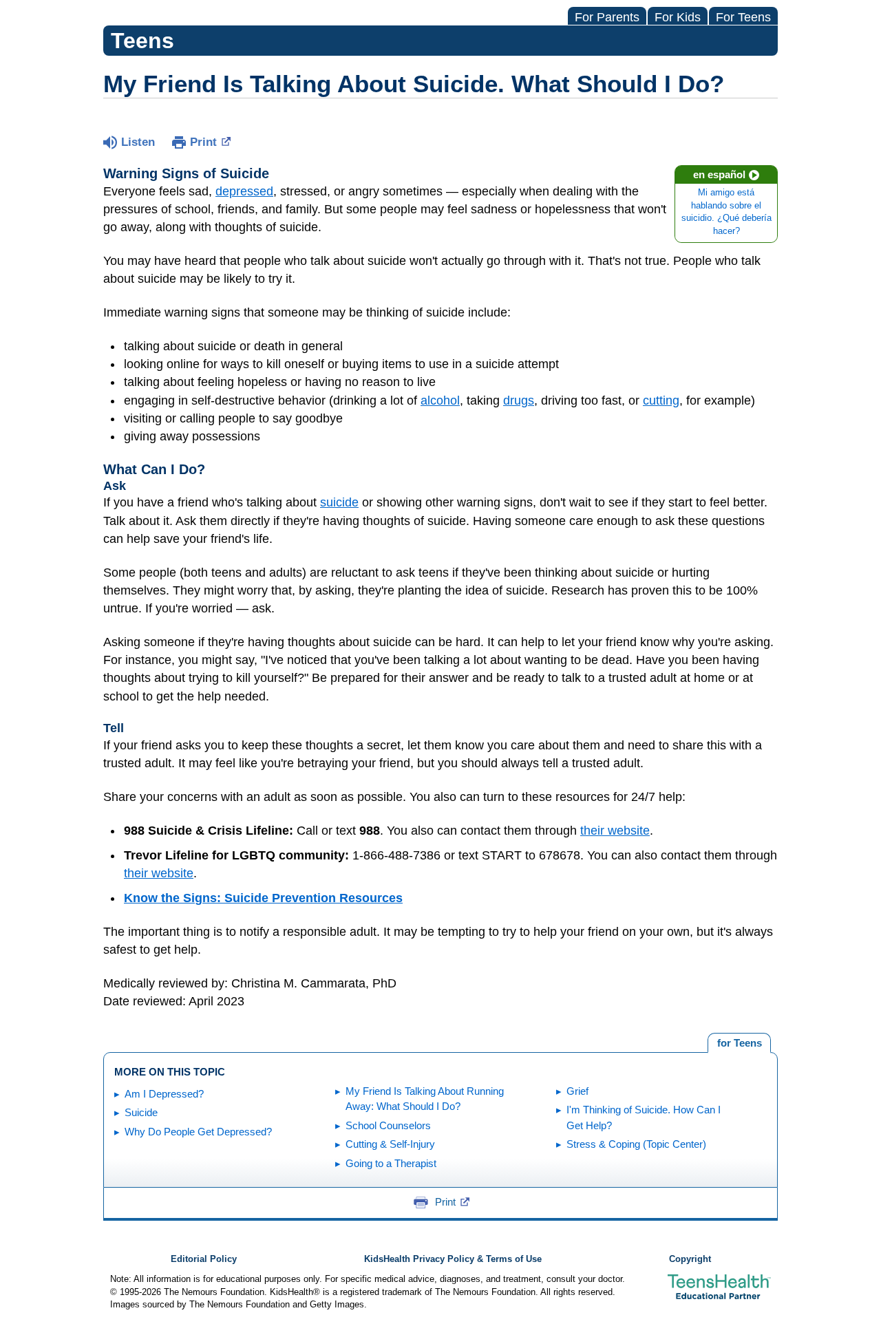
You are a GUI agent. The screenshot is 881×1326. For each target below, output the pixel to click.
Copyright (690, 1259)
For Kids (678, 17)
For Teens (743, 17)
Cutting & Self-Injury (390, 1144)
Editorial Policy (204, 1259)
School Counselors (388, 1125)
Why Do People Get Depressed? (198, 1131)
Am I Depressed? (164, 1094)
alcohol (440, 400)
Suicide (141, 1112)
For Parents (607, 17)
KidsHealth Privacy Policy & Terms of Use (453, 1259)
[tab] (739, 1043)
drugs (518, 400)
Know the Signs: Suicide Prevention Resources (263, 898)
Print (203, 142)
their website (615, 830)
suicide (339, 502)
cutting (661, 400)
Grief (577, 1091)
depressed (244, 191)
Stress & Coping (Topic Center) (636, 1144)
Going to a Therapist (391, 1163)
